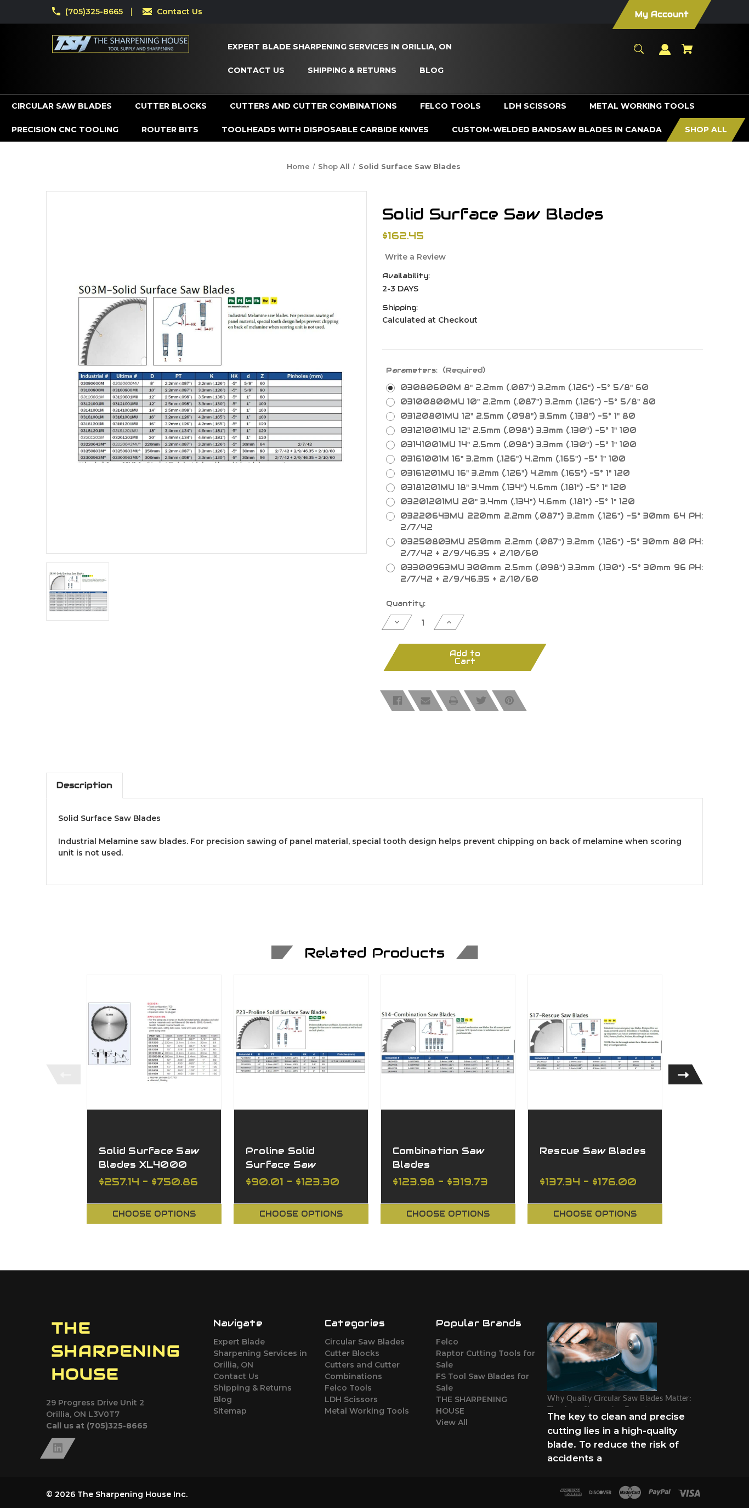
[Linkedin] (58, 1448)
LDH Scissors (351, 1399)
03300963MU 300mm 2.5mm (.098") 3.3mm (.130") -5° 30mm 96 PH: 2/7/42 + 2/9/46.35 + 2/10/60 (551, 573)
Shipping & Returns (252, 1388)
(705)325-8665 (94, 11)
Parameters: (435, 370)
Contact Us (179, 11)
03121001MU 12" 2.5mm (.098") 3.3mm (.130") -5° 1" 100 (518, 430)
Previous (63, 1074)
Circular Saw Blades (365, 1342)
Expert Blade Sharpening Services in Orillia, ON (260, 1353)
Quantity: (405, 603)
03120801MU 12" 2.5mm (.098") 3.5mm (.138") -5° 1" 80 (517, 416)
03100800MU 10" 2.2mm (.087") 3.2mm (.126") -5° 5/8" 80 (528, 402)
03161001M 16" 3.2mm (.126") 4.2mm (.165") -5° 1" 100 (513, 459)
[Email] (425, 700)
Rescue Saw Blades (593, 1151)
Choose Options (154, 1214)
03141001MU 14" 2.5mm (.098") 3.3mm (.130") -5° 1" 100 (518, 444)
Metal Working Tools (367, 1411)
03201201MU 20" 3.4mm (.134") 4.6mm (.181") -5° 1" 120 (517, 502)
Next (685, 1074)
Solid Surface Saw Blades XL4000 (149, 1158)
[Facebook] (397, 700)
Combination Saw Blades (439, 1158)
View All (452, 1422)
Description (84, 785)
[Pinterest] (509, 700)
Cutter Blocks (352, 1353)
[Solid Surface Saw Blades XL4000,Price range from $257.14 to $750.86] (154, 1042)
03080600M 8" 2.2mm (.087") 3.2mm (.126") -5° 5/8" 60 (524, 387)
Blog (222, 1399)
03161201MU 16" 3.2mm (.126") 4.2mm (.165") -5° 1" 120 (515, 473)
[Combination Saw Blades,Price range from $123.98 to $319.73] (448, 1042)
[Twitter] (481, 700)
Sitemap (230, 1411)
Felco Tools (348, 1388)
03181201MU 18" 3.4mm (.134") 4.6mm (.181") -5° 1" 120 (513, 487)
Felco (447, 1342)
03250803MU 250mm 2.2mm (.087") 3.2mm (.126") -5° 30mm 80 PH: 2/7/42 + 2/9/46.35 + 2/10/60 (551, 547)
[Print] (453, 700)
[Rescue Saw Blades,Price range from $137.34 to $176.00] (595, 1042)
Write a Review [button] (415, 257)
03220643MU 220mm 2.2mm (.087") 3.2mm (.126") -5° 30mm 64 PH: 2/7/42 (551, 521)
